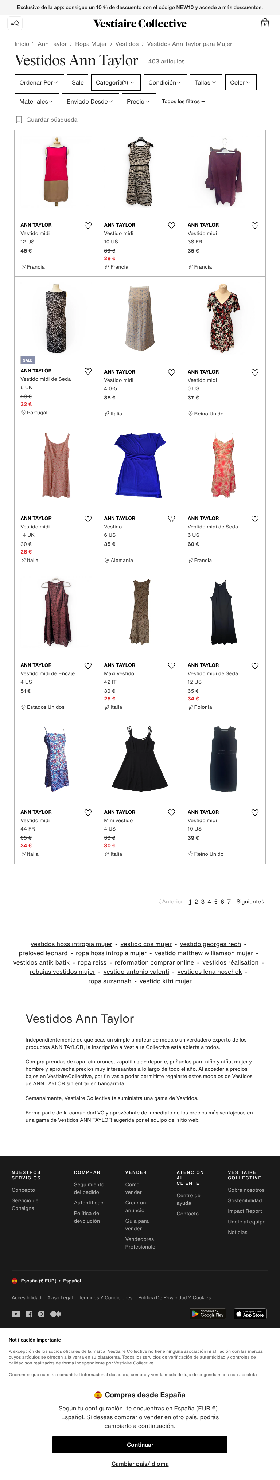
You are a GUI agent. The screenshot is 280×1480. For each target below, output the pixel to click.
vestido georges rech (210, 944)
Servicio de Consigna (25, 1204)
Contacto (187, 1214)
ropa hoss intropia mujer (111, 953)
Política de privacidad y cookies (174, 1297)
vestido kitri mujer (166, 981)
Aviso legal (60, 1297)
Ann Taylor (52, 43)
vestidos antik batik (41, 962)
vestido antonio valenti (137, 971)
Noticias (237, 1232)
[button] (265, 23)
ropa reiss (92, 962)
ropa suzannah (109, 981)
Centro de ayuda (188, 1199)
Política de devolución (87, 1217)
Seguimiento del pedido (89, 1188)
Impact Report (245, 1211)
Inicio (22, 43)
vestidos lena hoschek (210, 971)
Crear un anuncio (135, 1206)
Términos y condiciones (106, 1297)
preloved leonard (43, 953)
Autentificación (92, 1203)
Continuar (140, 1444)
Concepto (23, 1190)
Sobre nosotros (246, 1190)
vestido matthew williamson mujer (204, 953)
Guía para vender (137, 1225)
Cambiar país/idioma (140, 1463)
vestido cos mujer (146, 944)
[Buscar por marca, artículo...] (15, 23)
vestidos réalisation (230, 962)
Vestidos (127, 43)
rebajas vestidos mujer (63, 971)
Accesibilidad (27, 1297)
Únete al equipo (247, 1222)
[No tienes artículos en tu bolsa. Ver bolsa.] (265, 23)
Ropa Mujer (91, 43)
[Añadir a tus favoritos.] (87, 225)
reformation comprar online (154, 962)
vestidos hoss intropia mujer (71, 944)
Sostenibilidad (245, 1200)
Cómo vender (133, 1188)
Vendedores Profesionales (141, 1243)
